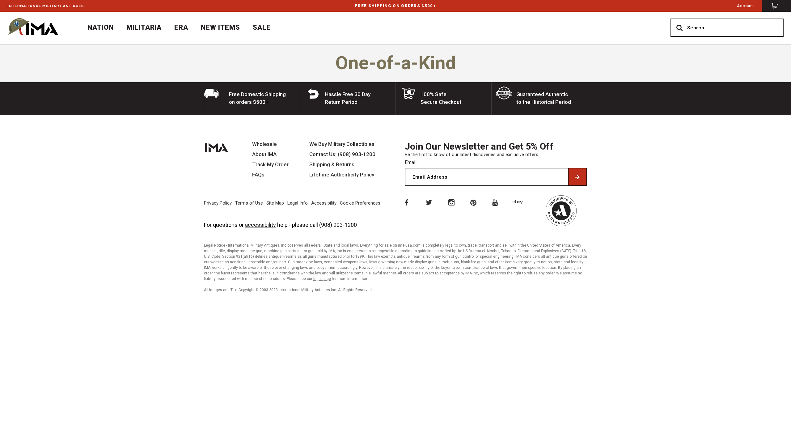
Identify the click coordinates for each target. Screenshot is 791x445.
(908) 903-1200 (338, 225)
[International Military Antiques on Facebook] (406, 202)
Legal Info (297, 203)
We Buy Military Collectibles (341, 144)
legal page (322, 279)
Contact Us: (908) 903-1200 (342, 154)
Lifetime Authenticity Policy (341, 174)
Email (411, 162)
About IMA (264, 154)
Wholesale (264, 144)
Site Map (275, 203)
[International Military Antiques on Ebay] (518, 202)
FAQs (258, 174)
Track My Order (270, 164)
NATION (100, 27)
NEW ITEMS (220, 27)
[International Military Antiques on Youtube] (496, 202)
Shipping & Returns (331, 164)
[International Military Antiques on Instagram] (451, 202)
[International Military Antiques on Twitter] (428, 202)
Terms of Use (249, 203)
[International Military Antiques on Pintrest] (473, 202)
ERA (181, 27)
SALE (262, 27)
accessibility (260, 225)
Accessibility (323, 203)
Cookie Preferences (360, 203)
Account (745, 5)
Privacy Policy (218, 203)
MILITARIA (144, 27)
